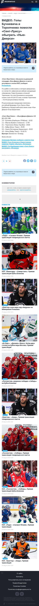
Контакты (19, 577)
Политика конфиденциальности (19, 589)
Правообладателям (19, 583)
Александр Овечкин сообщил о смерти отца (18, 140)
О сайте (19, 573)
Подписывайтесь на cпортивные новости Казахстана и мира (16, 68)
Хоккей (10, 13)
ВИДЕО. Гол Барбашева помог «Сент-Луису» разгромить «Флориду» (18, 147)
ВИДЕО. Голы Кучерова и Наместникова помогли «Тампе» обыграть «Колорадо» (16, 143)
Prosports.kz (6, 85)
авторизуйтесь (11, 190)
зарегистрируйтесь (25, 190)
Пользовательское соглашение (19, 580)
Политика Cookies (19, 586)
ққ (32, 1)
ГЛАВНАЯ (4, 13)
